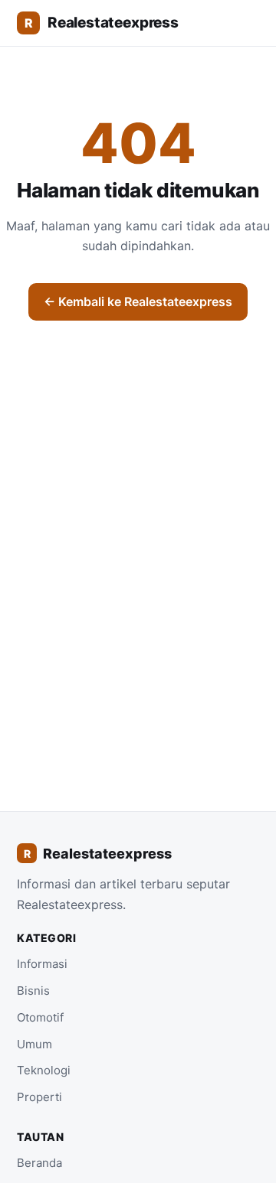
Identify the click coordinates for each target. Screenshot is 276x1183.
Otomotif (40, 1017)
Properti (39, 1097)
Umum (34, 1044)
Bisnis (33, 990)
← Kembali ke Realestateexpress (138, 301)
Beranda (39, 1162)
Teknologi (44, 1070)
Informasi (42, 964)
